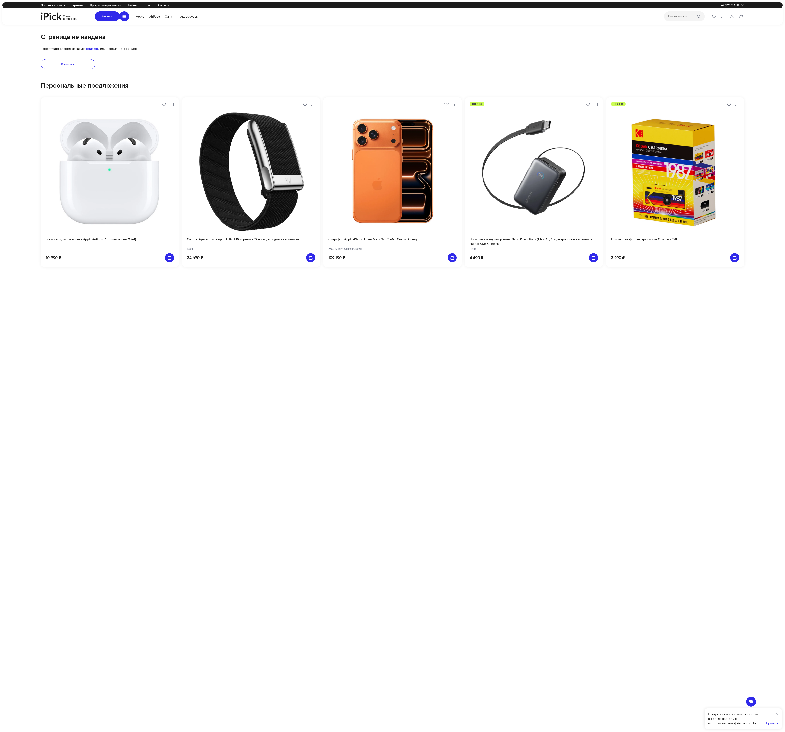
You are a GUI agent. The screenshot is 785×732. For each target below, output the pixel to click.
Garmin (170, 16)
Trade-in (133, 5)
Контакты (163, 5)
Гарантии (77, 5)
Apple (140, 16)
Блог (148, 5)
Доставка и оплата (53, 5)
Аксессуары (189, 16)
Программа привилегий (105, 5)
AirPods (154, 16)
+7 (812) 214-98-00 (732, 5)
